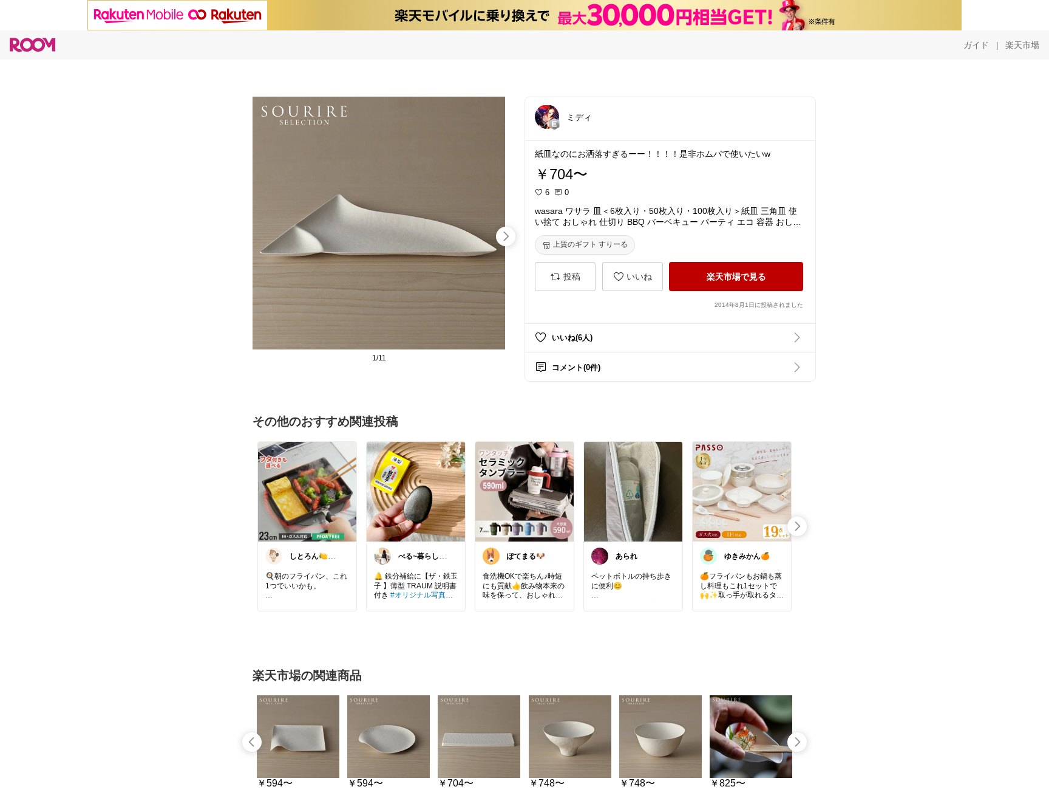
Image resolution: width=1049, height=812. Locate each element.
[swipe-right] (505, 236)
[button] (547, 117)
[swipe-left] (252, 742)
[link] (307, 491)
